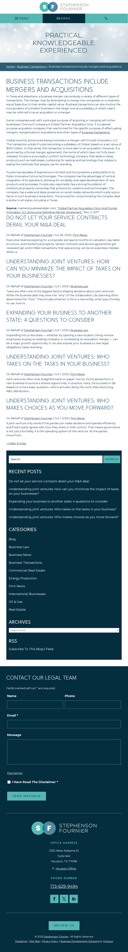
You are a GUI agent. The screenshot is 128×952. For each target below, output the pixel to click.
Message (14, 735)
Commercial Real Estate (27, 570)
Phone (70, 696)
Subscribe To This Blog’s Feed (31, 649)
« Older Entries (16, 443)
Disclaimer (15, 773)
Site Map (35, 941)
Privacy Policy (50, 941)
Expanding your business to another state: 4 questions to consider (58, 501)
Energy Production (23, 578)
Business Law (79, 286)
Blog (12, 539)
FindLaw (108, 941)
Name (11, 696)
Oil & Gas (15, 602)
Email (12, 715)
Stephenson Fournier (38, 235)
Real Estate (17, 609)
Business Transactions (25, 563)
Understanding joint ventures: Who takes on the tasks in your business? (62, 509)
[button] (21, 17)
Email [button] (65, 18)
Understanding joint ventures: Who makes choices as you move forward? (64, 517)
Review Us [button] (64, 925)
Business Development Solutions (79, 941)
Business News (20, 555)
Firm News (80, 235)
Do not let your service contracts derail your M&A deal (49, 481)
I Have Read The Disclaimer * (35, 782)
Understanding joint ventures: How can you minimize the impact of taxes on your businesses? (63, 269)
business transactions (96, 132)
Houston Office (66, 868)
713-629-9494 (64, 886)
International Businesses (27, 594)
